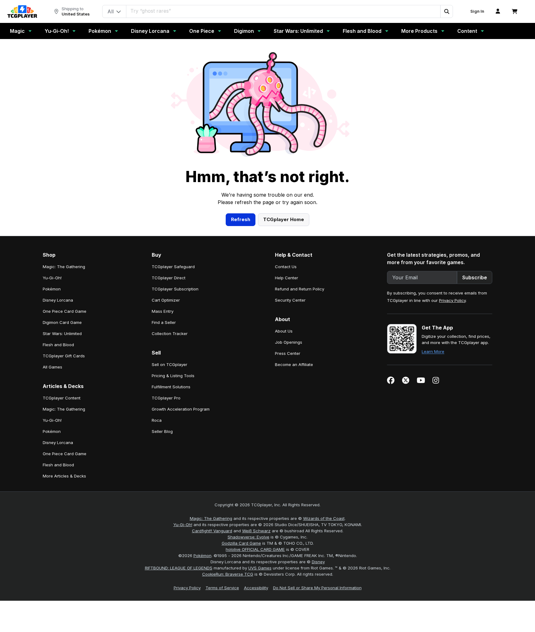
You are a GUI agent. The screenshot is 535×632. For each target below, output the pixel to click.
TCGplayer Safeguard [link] (173, 266)
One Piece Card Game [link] (64, 311)
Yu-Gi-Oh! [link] (52, 277)
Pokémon (100, 31)
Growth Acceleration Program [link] (181, 409)
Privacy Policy (452, 300)
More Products (419, 31)
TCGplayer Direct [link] (168, 277)
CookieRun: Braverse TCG (227, 574)
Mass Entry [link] (162, 311)
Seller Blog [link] (162, 431)
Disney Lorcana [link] (58, 300)
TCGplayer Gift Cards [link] (64, 355)
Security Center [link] (290, 300)
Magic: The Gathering (211, 518)
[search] (283, 11)
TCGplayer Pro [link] (166, 397)
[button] (446, 11)
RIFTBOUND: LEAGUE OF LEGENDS (178, 567)
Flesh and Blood (362, 31)
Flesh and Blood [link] (58, 344)
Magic (17, 31)
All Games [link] (52, 366)
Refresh (240, 219)
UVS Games (260, 567)
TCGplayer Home (283, 219)
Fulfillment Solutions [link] (171, 386)
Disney (318, 561)
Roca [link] (157, 420)
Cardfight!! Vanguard (212, 530)
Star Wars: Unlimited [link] (62, 333)
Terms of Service (222, 587)
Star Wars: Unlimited (298, 31)
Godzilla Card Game (241, 543)
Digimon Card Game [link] (62, 322)
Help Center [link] (286, 277)
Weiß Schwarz (256, 530)
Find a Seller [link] (164, 322)
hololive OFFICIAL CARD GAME (255, 549)
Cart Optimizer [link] (166, 300)
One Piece (201, 31)
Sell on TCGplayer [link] (169, 364)
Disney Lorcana (150, 31)
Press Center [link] (287, 353)
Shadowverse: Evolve (248, 536)
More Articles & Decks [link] (64, 475)
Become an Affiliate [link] (294, 364)
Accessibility (256, 587)
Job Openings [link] (288, 342)
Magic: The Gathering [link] (64, 266)
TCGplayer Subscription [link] (175, 288)
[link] (22, 11)
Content (467, 31)
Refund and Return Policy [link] (299, 288)
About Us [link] (284, 331)
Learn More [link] (433, 351)
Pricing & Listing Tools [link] (173, 375)
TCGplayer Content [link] (61, 397)
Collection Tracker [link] (170, 333)
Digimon (244, 31)
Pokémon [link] (52, 288)
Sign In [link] (477, 11)
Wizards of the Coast (324, 518)
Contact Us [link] (286, 266)
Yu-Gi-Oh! (57, 31)
